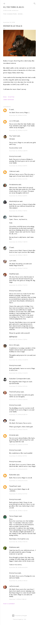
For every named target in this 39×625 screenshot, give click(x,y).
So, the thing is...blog (13, 7)
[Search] (34, 3)
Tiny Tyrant (13, 136)
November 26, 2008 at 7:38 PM (18, 255)
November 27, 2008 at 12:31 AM (18, 386)
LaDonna (12, 586)
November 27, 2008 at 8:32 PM (18, 469)
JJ (10, 247)
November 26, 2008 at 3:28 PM (18, 150)
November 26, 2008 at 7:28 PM (18, 242)
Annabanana (13, 184)
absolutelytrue (14, 201)
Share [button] (4, 97)
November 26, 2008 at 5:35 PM (18, 195)
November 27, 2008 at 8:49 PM (18, 480)
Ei (9, 109)
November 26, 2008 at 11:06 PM (18, 373)
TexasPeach (13, 486)
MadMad (12, 274)
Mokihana (12, 547)
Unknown (12, 171)
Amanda (12, 435)
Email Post (11, 97)
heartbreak (10, 99)
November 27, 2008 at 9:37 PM (18, 494)
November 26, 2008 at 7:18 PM (18, 210)
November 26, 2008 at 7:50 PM (18, 268)
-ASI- (24, 619)
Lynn (11, 261)
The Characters (10, 14)
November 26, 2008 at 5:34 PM (18, 179)
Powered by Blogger (21, 615)
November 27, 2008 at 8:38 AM (18, 414)
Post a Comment (9, 603)
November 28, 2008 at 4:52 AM (18, 510)
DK (10, 420)
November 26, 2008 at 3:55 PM (18, 165)
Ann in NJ (12, 345)
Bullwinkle (12, 475)
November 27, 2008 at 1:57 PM (18, 456)
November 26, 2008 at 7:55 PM (18, 339)
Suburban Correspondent (18, 379)
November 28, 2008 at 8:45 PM (18, 567)
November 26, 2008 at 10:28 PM (18, 360)
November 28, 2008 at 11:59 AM (18, 541)
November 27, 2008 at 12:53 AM (18, 399)
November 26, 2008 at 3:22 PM (18, 130)
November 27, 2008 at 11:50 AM (18, 429)
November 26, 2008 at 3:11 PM (18, 115)
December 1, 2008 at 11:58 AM (17, 599)
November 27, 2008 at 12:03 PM (18, 444)
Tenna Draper (13, 516)
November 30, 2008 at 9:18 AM (18, 580)
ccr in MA (12, 121)
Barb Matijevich (14, 216)
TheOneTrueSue (14, 392)
